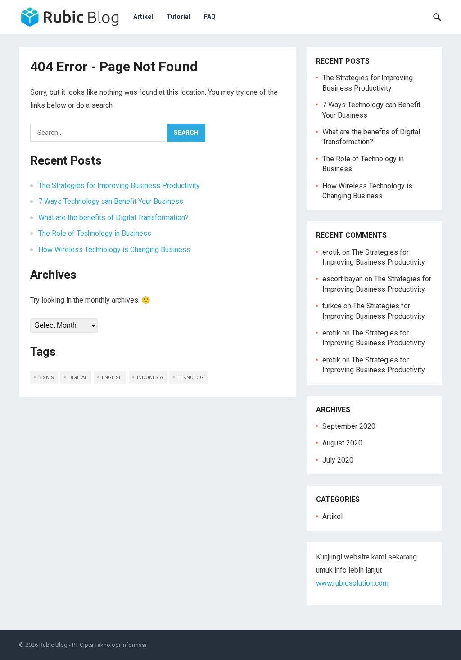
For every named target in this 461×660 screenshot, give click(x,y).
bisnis (46, 377)
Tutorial (178, 16)
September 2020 (348, 426)
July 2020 (337, 460)
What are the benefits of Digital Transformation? (113, 217)
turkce (332, 306)
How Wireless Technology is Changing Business (114, 249)
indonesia (150, 377)
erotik (331, 252)
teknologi (191, 377)
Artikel (143, 16)
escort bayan (342, 279)
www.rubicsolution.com (352, 583)
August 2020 (342, 443)
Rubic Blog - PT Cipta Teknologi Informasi (92, 645)
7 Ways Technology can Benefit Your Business (110, 201)
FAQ (210, 16)
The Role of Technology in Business (94, 233)
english (112, 377)
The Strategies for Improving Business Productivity (119, 185)
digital (77, 377)
